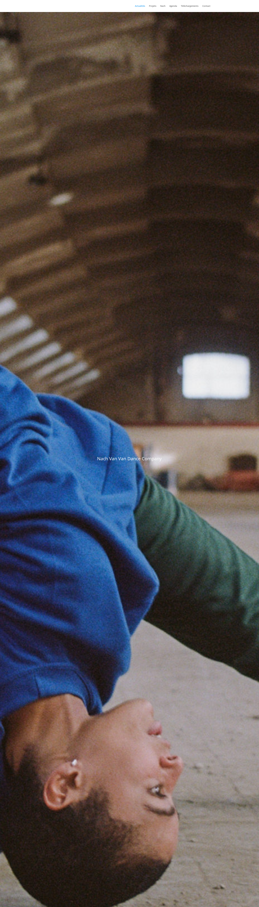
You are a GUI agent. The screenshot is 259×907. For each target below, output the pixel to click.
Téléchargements (189, 6)
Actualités (140, 6)
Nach (162, 6)
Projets (152, 6)
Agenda (173, 6)
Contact (206, 6)
